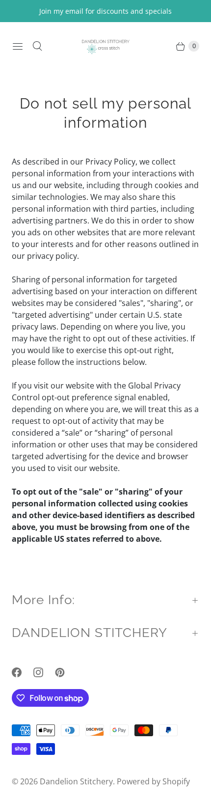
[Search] (37, 46)
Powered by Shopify (153, 781)
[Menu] (17, 46)
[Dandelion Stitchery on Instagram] (44, 672)
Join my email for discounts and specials (105, 11)
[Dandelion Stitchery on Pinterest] (66, 672)
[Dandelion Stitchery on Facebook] (22, 672)
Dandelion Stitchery (76, 781)
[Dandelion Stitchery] (105, 46)
